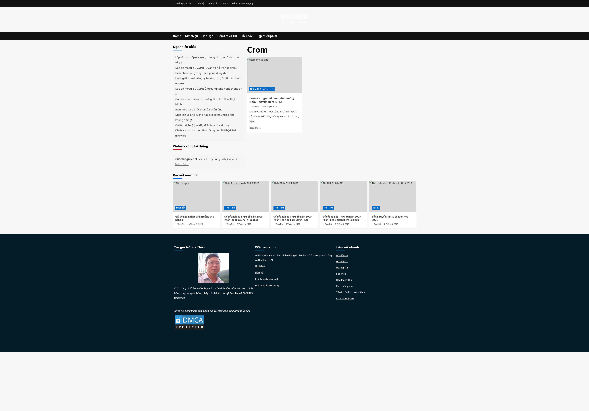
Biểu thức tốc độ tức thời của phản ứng (198, 109)
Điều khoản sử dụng (242, 3)
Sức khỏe (247, 36)
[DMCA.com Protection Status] (189, 322)
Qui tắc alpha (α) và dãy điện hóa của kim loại (202, 125)
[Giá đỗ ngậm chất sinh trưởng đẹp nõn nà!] (196, 196)
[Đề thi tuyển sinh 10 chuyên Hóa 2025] (392, 196)
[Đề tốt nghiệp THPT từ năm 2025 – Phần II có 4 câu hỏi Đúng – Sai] (294, 196)
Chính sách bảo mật (218, 3)
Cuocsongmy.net (345, 298)
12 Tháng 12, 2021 (269, 106)
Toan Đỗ (255, 106)
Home (177, 36)
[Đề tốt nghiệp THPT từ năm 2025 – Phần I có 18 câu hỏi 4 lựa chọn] (245, 196)
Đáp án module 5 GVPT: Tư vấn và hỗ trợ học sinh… (206, 67)
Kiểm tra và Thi (227, 36)
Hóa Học (207, 36)
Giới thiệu (191, 36)
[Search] (414, 36)
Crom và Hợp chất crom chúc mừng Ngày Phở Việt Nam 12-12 (271, 100)
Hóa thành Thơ (344, 279)
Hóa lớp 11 (342, 261)
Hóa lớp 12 (342, 267)
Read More (255, 127)
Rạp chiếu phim (267, 36)
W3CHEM (294, 17)
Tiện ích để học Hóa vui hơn (351, 292)
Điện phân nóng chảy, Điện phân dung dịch (201, 73)
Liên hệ (200, 3)
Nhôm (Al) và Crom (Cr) (262, 89)
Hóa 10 (375, 207)
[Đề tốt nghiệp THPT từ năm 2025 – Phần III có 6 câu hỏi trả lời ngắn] (343, 196)
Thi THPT (230, 207)
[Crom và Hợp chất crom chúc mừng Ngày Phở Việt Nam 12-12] (274, 75)
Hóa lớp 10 (342, 255)
